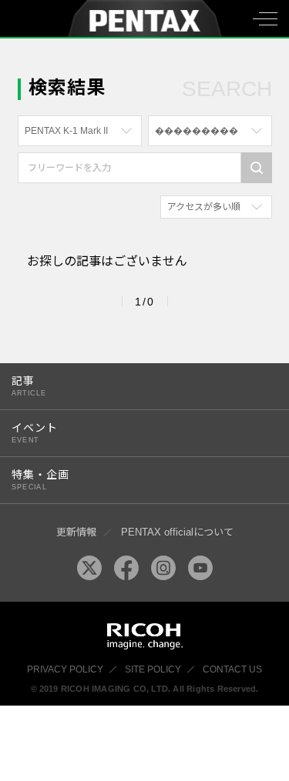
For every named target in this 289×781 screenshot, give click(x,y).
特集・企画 (40, 480)
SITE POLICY (153, 669)
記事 (29, 386)
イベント (35, 433)
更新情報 (76, 532)
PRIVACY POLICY (65, 669)
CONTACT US (232, 669)
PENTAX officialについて (177, 532)
